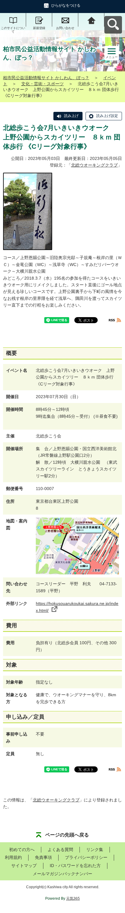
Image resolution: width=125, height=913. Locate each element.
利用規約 (13, 857)
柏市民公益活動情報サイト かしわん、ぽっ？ (46, 77)
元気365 (73, 898)
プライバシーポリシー (86, 857)
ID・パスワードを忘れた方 (75, 865)
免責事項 (43, 857)
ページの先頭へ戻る (67, 834)
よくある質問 (60, 849)
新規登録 (39, 28)
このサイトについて (13, 29)
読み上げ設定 (107, 116)
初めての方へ (22, 849)
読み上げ (71, 116)
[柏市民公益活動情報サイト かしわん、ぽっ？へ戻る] (91, 20)
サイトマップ (24, 865)
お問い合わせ (65, 28)
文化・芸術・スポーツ (42, 83)
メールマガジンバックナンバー (62, 873)
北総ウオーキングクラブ (94, 165)
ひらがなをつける (65, 5)
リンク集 (94, 849)
